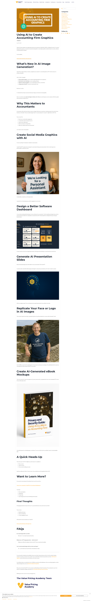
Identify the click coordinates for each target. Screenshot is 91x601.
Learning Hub (47, 2)
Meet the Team (41, 2)
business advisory (65, 14)
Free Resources (53, 2)
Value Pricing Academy (28, 2)
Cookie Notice (67, 2)
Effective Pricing (35, 2)
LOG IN (73, 2)
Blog (63, 2)
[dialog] (45, 597)
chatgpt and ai (18, 40)
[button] (30, 597)
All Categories (64, 13)
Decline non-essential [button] (80, 595)
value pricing (64, 25)
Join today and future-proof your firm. (40, 569)
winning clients (64, 28)
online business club (65, 21)
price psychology (65, 23)
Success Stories (59, 2)
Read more (30, 596)
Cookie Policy (15, 599)
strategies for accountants (67, 24)
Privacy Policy (4, 599)
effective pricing (65, 17)
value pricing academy (66, 27)
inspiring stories (65, 20)
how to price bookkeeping (67, 19)
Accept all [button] (66, 595)
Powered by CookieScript (86, 600)
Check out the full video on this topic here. (24, 58)
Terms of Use (9, 599)
